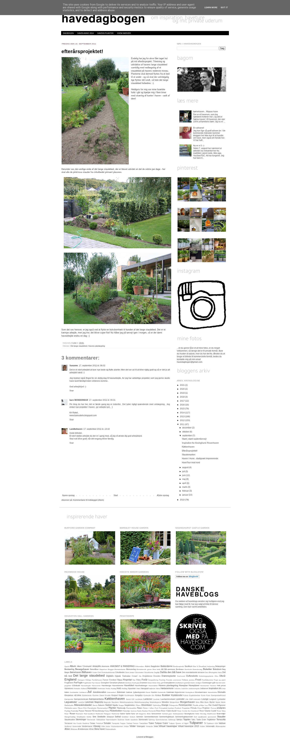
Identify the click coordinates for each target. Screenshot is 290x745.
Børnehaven (75, 672)
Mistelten (165, 702)
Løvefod (81, 702)
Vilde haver (105, 726)
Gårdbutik (76, 686)
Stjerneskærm (111, 720)
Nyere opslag (68, 495)
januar (185, 495)
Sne (94, 717)
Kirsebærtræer (201, 692)
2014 (182, 412)
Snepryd (110, 717)
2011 (182, 424)
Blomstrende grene (144, 669)
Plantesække (131, 708)
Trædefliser (143, 723)
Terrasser (68, 723)
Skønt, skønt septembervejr (194, 439)
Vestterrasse (87, 726)
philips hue (203, 705)
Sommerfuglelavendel (184, 717)
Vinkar (126, 726)
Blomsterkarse (119, 669)
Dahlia (163, 672)
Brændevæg (197, 669)
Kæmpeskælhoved (218, 695)
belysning (211, 666)
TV (205, 723)
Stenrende (91, 720)
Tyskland (210, 723)
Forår (145, 679)
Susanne (73, 365)
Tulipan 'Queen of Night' (179, 723)
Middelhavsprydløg (141, 702)
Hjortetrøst (68, 688)
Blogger (111, 669)
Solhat (118, 717)
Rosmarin (79, 714)
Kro (153, 695)
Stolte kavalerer (131, 720)
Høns (158, 688)
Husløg (113, 688)
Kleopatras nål (70, 695)
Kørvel (128, 699)
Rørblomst (115, 714)
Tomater (107, 723)
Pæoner (88, 711)
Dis (140, 676)
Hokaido (77, 688)
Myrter (212, 702)
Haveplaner (194, 685)
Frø (75, 683)
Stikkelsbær (100, 720)
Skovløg (203, 714)
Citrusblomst (148, 672)
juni (184, 475)
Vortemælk (210, 726)
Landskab (139, 699)
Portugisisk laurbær (166, 708)
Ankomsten (139, 666)
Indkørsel (204, 688)
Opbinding (157, 705)
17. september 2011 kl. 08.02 (92, 365)
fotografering (153, 680)
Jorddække (74, 692)
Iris (220, 688)
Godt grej (135, 683)
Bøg (224, 669)
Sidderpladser (178, 714)
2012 (182, 420)
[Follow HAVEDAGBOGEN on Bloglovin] (187, 577)
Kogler (121, 695)
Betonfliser (94, 669)
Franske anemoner (173, 680)
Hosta (108, 688)
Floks (138, 680)
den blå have (174, 672)
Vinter (133, 726)
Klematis (222, 692)
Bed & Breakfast (199, 666)
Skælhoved (211, 714)
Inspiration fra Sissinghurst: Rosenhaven (200, 443)
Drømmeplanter (169, 676)
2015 (182, 408)
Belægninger (220, 666)
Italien (66, 692)
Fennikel (112, 680)
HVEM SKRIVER (124, 33)
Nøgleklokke (130, 705)
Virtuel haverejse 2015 (188, 726)
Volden (202, 726)
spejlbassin (202, 717)
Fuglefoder (87, 683)
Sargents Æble (145, 714)
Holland (84, 688)
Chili (99, 672)
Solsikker (125, 717)
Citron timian (129, 672)
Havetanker (204, 686)
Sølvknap (172, 720)
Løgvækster (70, 702)
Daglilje (157, 672)
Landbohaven (75, 429)
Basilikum (188, 666)
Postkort (178, 708)
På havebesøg (98, 711)
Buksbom (217, 669)
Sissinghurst (189, 714)
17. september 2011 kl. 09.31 (102, 400)
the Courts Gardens (81, 723)
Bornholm (188, 669)
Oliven (138, 705)
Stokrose (120, 720)
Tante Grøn (201, 720)
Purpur (81, 711)
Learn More (210, 7)
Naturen (101, 705)
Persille (195, 705)
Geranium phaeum (117, 683)
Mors (197, 702)
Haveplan (183, 685)
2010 (182, 500)
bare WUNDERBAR (78, 400)
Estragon (81, 680)
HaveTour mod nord (191, 462)
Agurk (66, 666)
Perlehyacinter (185, 705)
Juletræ (129, 692)
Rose (158, 711)
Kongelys (139, 695)
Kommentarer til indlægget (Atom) (88, 500)
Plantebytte (91, 708)
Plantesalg (121, 708)
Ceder (94, 672)
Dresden (156, 676)
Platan (139, 708)
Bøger (66, 672)
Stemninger (81, 719)
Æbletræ (73, 729)
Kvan (208, 695)
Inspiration (213, 688)
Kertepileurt (189, 692)
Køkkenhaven (188, 447)
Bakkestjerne (167, 666)
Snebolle (101, 717)
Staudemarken (188, 455)
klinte (79, 695)
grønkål (187, 683)
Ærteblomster (83, 729)
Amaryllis (96, 666)
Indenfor (184, 688)
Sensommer (156, 714)
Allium (73, 666)
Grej (158, 683)
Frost (198, 679)
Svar (71, 391)
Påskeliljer (126, 711)
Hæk (138, 688)
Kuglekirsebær (194, 695)
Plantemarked (102, 708)
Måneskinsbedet (83, 705)
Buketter (207, 669)
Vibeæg (96, 726)
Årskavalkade (110, 729)
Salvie (122, 714)
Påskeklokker (116, 711)
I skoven (177, 688)
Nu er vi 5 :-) (198, 145)
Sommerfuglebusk (166, 717)
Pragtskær (186, 708)
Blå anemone (169, 669)
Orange (164, 705)
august (185, 467)
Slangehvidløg (70, 717)
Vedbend (67, 726)
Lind (190, 699)
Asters (147, 666)
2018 (182, 397)
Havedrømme (117, 686)
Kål (133, 699)
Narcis (95, 705)
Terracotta (221, 719)
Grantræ (143, 683)
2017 (182, 401)
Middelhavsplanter (127, 702)
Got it (224, 7)
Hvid (119, 688)
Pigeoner (222, 705)
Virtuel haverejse (168, 726)
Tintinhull (99, 723)
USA (216, 723)
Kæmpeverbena (96, 699)
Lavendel (180, 699)
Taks (193, 720)
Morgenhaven (187, 702)
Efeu (216, 676)
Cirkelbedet (119, 672)
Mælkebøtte (69, 705)
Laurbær (156, 699)
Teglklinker (211, 720)
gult (213, 683)
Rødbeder (99, 714)
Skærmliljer (221, 714)
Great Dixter (152, 683)
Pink (85, 708)
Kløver (102, 695)
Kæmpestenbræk (81, 699)
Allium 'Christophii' (84, 666)
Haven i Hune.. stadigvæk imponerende (200, 458)
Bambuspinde (178, 666)
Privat (199, 708)
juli (183, 471)
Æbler (67, 729)
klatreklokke (212, 692)
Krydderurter (177, 695)
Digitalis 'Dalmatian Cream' (126, 676)
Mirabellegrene (155, 702)
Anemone (105, 666)
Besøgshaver (82, 669)
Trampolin (115, 723)
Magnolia (98, 702)
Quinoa (134, 711)
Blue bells (156, 669)
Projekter (206, 708)
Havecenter (96, 686)
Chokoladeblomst (108, 672)
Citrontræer (139, 672)
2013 (182, 416)
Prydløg (67, 711)
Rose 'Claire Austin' (169, 711)
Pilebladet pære (70, 708)
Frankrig (162, 680)
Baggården (155, 666)
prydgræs (221, 708)
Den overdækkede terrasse (193, 672)
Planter (112, 707)
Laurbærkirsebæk (167, 699)
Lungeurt (212, 699)
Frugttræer (68, 683)
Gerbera (128, 683)
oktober (186, 432)
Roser (72, 713)
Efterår (223, 676)
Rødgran (107, 714)
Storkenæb (143, 720)
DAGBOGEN (68, 33)
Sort (195, 717)
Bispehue (103, 669)
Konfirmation (129, 695)
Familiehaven (97, 680)
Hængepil (144, 688)
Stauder (221, 716)
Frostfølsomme (207, 680)
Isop (224, 688)
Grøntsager (207, 683)
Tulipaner (196, 723)
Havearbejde (86, 686)
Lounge (204, 699)
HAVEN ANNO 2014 (85, 33)
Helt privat (221, 686)
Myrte (206, 702)
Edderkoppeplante (206, 676)
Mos (202, 702)
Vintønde (149, 726)
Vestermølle (76, 726)
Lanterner (147, 699)
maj (184, 479)
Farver (105, 680)
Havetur (213, 686)
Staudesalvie (69, 720)
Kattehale (170, 692)
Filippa (119, 680)
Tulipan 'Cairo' (161, 723)
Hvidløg (124, 688)
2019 (182, 393)
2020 (182, 389)
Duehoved (181, 676)
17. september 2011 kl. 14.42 (96, 429)
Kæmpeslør (68, 699)
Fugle (80, 683)
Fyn (93, 683)
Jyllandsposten (139, 692)
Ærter (91, 729)
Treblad (129, 723)
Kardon (154, 692)
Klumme (95, 695)
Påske (106, 711)
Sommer (139, 717)
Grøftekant (179, 683)
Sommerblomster (151, 717)
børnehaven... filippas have (205, 111)
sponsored (212, 717)
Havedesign (106, 686)
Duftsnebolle (192, 676)
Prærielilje (74, 711)
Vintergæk (141, 726)
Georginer (105, 683)
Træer (151, 723)
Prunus (213, 708)
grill (162, 683)
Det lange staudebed (78, 346)
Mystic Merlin (221, 702)
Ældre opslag (163, 495)
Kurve (203, 695)
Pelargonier (173, 705)
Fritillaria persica (188, 680)
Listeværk (197, 699)
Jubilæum (83, 692)
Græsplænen (169, 683)
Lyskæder (221, 699)
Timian (92, 723)
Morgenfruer (174, 702)
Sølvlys (179, 720)
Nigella (115, 705)
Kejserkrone (180, 692)
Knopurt (114, 695)
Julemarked (111, 692)
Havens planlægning (96, 346)
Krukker (166, 695)
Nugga (121, 705)
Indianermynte (194, 688)
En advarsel (198, 128)
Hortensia (101, 688)
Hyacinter (132, 688)
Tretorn (135, 723)
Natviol (108, 705)
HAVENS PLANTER (105, 33)
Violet (156, 726)
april (184, 483)
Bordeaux (180, 669)
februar (185, 491)
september (187, 435)
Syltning (152, 720)
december (187, 428)
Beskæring (69, 669)
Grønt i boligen (196, 683)
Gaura (97, 683)
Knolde (108, 695)
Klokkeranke (87, 695)
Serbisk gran (167, 714)
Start (116, 495)
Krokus (158, 695)
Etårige (88, 680)
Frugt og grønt (220, 680)
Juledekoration (99, 692)
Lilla (186, 699)
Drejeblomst (147, 676)
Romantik (152, 711)
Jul (89, 692)
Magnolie (107, 702)
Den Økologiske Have (213, 672)
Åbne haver (99, 729)
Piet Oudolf (213, 705)
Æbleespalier (220, 726)
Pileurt (80, 708)
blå (162, 669)
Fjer (134, 680)
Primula (193, 708)
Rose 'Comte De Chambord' (188, 711)
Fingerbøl (127, 680)
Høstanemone (167, 688)
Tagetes (186, 719)
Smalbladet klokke (84, 717)
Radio (139, 711)
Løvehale (89, 702)
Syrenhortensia (161, 720)
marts (185, 487)
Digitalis (110, 676)
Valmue (222, 723)
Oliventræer (146, 705)
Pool (156, 708)
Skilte (197, 714)
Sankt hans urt (132, 714)
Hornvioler (92, 688)
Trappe (123, 723)
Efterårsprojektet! (189, 451)
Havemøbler (153, 686)
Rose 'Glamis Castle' (208, 711)
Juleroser (121, 692)
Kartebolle (162, 692)
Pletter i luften (148, 708)
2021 (182, 385)
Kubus (185, 695)
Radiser (145, 711)
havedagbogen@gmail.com (189, 362)
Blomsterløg (131, 669)
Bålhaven (87, 672)
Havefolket (129, 685)
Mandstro (115, 702)
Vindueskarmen (117, 726)
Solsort (132, 717)
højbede (152, 688)
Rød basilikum (89, 714)
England (70, 679)
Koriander (147, 695)
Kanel (148, 692)
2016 (182, 405)
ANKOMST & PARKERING (122, 666)
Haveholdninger (141, 686)
